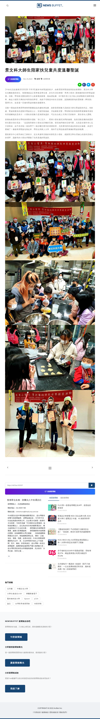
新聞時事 (46, 79)
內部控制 (38, 603)
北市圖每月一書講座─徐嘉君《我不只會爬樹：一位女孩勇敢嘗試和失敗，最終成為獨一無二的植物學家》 (74, 566)
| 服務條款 (45, 712)
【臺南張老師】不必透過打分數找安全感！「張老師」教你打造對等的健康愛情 (74, 530)
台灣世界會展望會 (22, 603)
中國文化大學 (22, 588)
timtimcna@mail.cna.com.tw (27, 511)
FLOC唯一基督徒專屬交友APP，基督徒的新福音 (74, 506)
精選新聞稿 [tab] (53, 498)
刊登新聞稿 (16, 636)
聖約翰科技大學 (13, 598)
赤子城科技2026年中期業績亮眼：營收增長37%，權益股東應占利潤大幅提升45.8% (74, 553)
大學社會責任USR (14, 593)
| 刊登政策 (37, 712)
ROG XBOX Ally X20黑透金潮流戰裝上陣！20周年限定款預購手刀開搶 (73, 541)
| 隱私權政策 (54, 712)
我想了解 (15, 688)
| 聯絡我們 (63, 712)
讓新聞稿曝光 (17, 662)
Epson (27, 598)
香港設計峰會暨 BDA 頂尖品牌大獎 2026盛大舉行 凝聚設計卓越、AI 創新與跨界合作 (74, 518)
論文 (9, 603)
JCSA (36, 598)
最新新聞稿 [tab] (64, 498)
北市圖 (10, 588)
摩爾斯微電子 (31, 593)
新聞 (38, 79)
